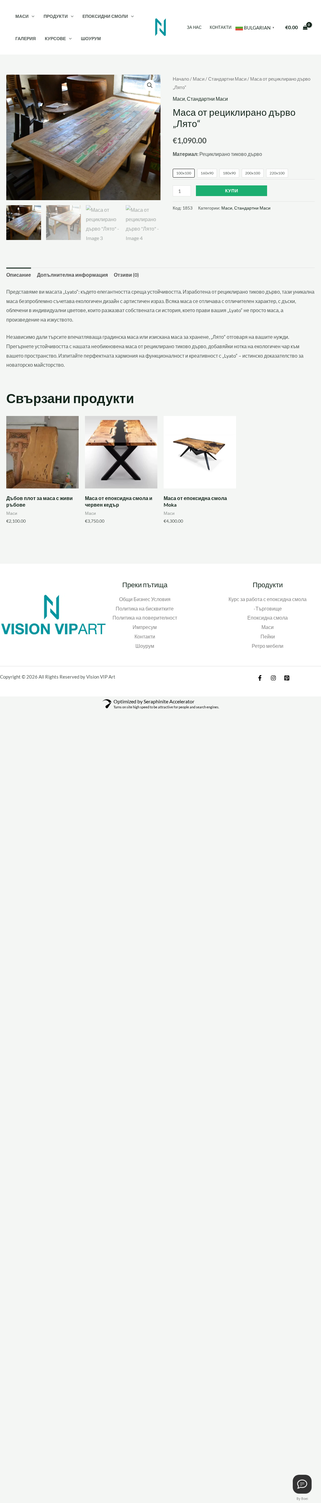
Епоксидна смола (267, 618)
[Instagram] (273, 678)
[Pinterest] (287, 678)
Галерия (25, 38)
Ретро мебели (267, 646)
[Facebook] (260, 678)
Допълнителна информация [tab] (72, 275)
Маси (22, 16)
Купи (231, 190)
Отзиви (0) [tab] (126, 275)
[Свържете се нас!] (302, 1484)
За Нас (194, 27)
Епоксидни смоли (105, 16)
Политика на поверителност (145, 618)
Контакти (220, 27)
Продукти (56, 16)
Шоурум (91, 38)
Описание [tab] (18, 275)
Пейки (267, 636)
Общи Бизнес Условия (145, 599)
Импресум (145, 627)
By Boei (302, 1498)
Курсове (55, 38)
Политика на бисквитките (145, 608)
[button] (31, 16)
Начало (181, 79)
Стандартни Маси (227, 79)
